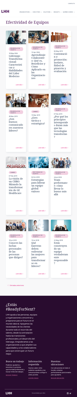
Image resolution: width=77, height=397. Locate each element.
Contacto (71, 3)
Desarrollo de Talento (15, 49)
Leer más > (19, 85)
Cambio (35, 111)
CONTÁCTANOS (33, 378)
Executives (36, 12)
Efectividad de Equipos (37, 172)
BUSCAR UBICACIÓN (57, 378)
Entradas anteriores (17, 285)
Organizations (24, 12)
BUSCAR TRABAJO (11, 375)
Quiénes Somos (68, 12)
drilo (44, 393)
